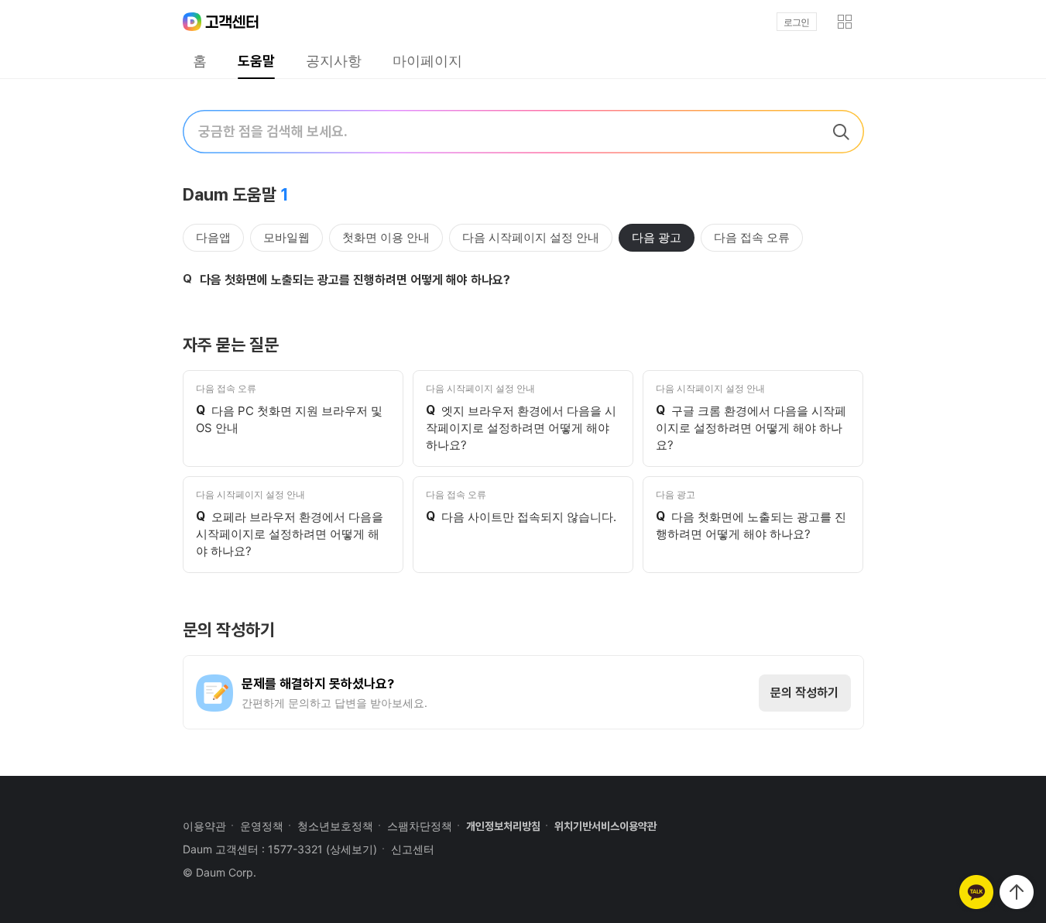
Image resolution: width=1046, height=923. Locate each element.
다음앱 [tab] (213, 237)
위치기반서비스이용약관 (605, 826)
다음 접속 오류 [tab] (752, 237)
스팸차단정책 (419, 825)
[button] (844, 21)
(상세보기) (351, 849)
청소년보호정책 (335, 825)
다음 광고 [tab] (656, 237)
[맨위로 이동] (1016, 892)
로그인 (796, 22)
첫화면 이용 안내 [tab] (386, 237)
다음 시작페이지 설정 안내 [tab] (530, 237)
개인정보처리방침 (503, 826)
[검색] (841, 131)
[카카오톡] (976, 892)
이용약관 (204, 825)
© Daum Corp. (219, 872)
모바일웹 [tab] (286, 237)
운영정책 (261, 825)
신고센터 (412, 849)
